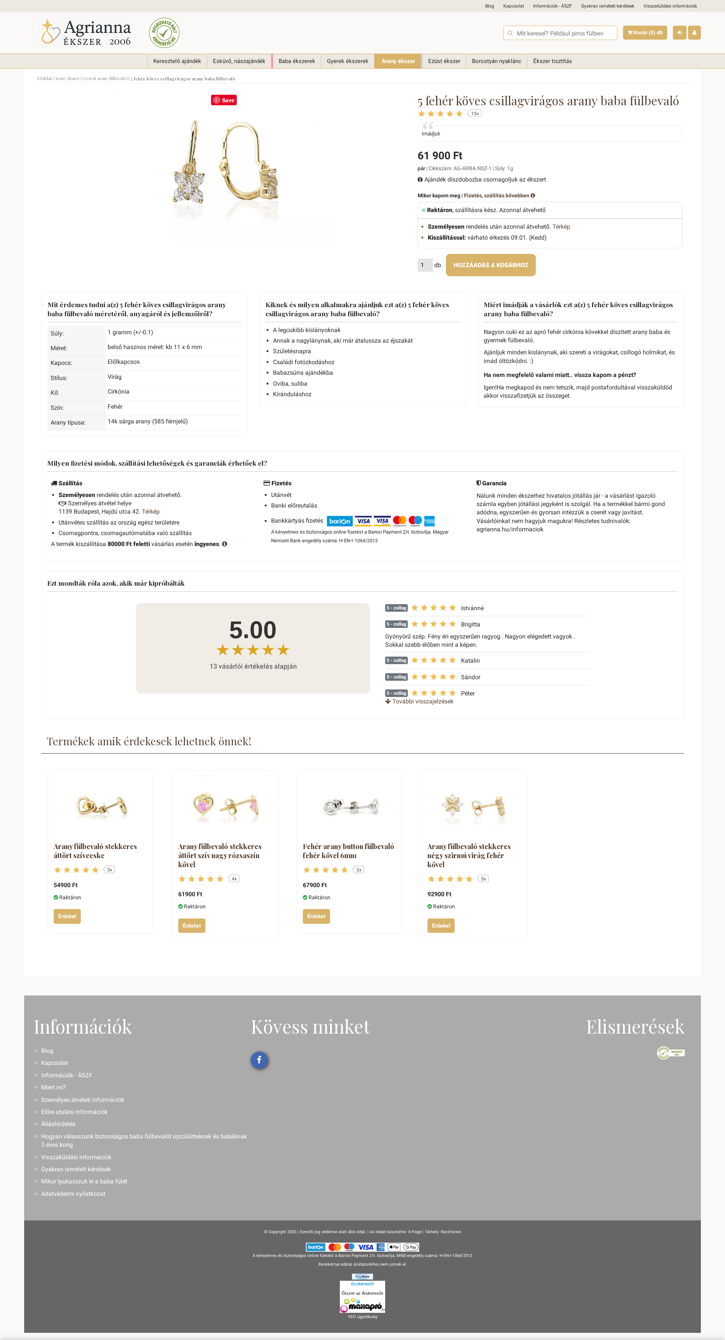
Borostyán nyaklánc (496, 61)
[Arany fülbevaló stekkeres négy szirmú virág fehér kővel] (474, 806)
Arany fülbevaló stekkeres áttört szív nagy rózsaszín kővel (220, 855)
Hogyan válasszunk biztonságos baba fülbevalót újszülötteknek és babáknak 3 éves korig (144, 1140)
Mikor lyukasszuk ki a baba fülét (84, 1181)
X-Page (414, 1231)
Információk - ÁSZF (552, 6)
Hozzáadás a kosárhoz (491, 265)
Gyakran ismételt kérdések (607, 6)
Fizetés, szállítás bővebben (497, 195)
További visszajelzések (422, 701)
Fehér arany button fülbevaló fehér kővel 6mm (348, 851)
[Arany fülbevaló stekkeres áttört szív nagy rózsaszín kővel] (225, 806)
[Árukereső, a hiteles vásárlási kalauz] (164, 33)
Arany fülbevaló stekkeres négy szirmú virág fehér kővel (469, 855)
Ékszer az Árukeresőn (362, 1293)
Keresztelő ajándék (177, 61)
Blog (489, 6)
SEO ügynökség (362, 1316)
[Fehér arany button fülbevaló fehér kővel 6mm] (349, 806)
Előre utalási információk (74, 1111)
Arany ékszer (398, 61)
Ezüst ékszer (444, 61)
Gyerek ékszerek (348, 61)
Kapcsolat (513, 6)
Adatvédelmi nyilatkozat (73, 1193)
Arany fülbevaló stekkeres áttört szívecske (95, 851)
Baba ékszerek (297, 61)
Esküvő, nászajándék (239, 61)
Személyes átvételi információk (82, 1099)
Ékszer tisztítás (552, 61)
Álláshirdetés (58, 1124)
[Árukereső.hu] (362, 1285)
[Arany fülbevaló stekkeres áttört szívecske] (100, 806)
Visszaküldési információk (670, 6)
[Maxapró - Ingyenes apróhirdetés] (362, 1305)
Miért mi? (53, 1087)
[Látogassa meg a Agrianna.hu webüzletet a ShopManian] (362, 1276)
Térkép (561, 226)
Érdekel (67, 916)
